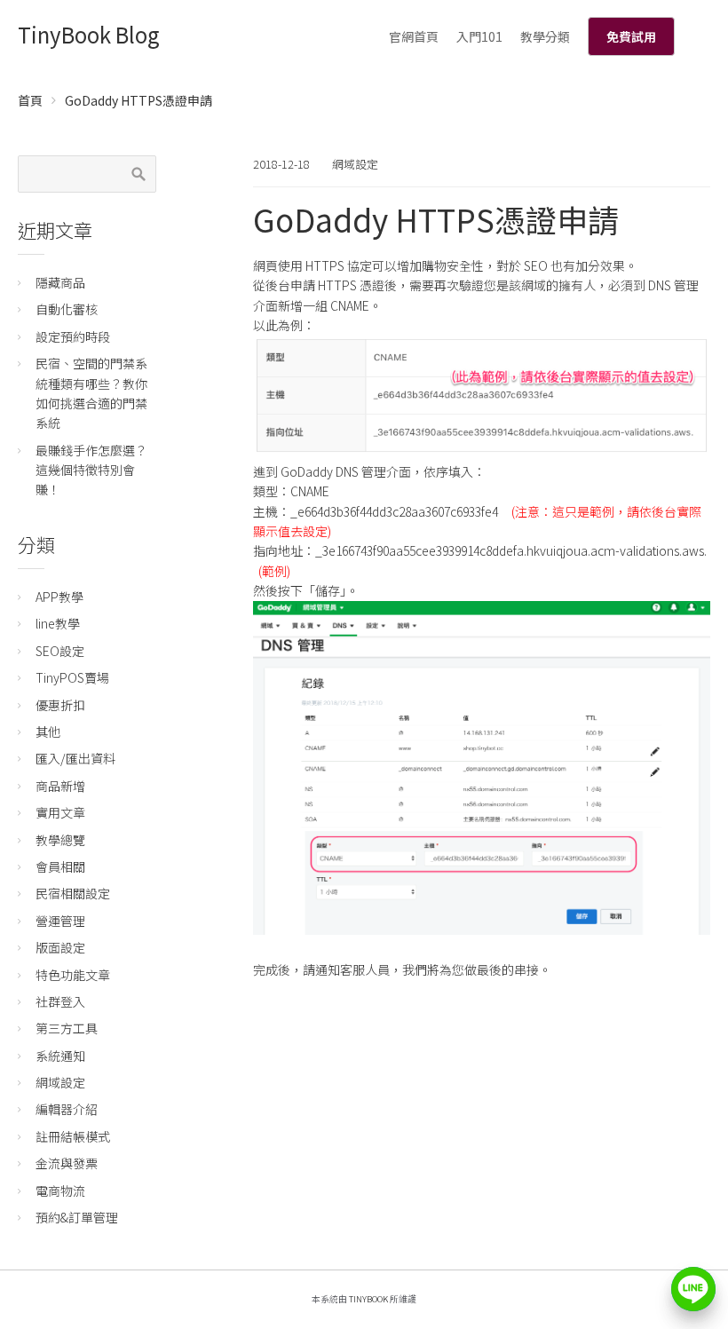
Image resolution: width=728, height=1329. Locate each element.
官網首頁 (414, 36)
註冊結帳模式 (73, 1136)
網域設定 (355, 163)
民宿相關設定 (73, 893)
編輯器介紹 (67, 1109)
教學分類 (545, 36)
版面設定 (60, 947)
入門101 (479, 36)
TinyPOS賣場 (72, 677)
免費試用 (631, 36)
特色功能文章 (73, 975)
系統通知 (60, 1055)
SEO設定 (60, 651)
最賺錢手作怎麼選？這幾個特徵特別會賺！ (91, 470)
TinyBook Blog (89, 34)
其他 (48, 731)
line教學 (58, 623)
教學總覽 (60, 840)
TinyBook (368, 1299)
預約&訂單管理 (77, 1217)
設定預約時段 (73, 336)
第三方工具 (67, 1028)
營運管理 (60, 921)
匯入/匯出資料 (75, 758)
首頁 (30, 100)
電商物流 (60, 1190)
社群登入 (60, 1001)
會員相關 (60, 866)
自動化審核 (67, 309)
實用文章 (60, 812)
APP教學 (59, 596)
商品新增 (60, 786)
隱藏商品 (60, 282)
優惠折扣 (60, 705)
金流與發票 (67, 1163)
